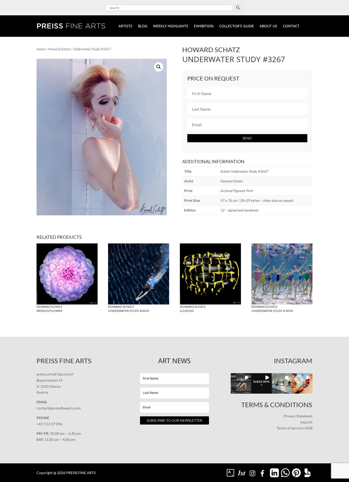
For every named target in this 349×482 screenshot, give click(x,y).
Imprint (306, 422)
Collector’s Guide (236, 26)
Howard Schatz (59, 49)
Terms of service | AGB (294, 428)
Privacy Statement (298, 416)
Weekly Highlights (170, 26)
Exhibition (204, 26)
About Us (268, 26)
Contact (291, 26)
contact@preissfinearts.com (59, 408)
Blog (142, 26)
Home (41, 49)
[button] (158, 67)
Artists (125, 26)
